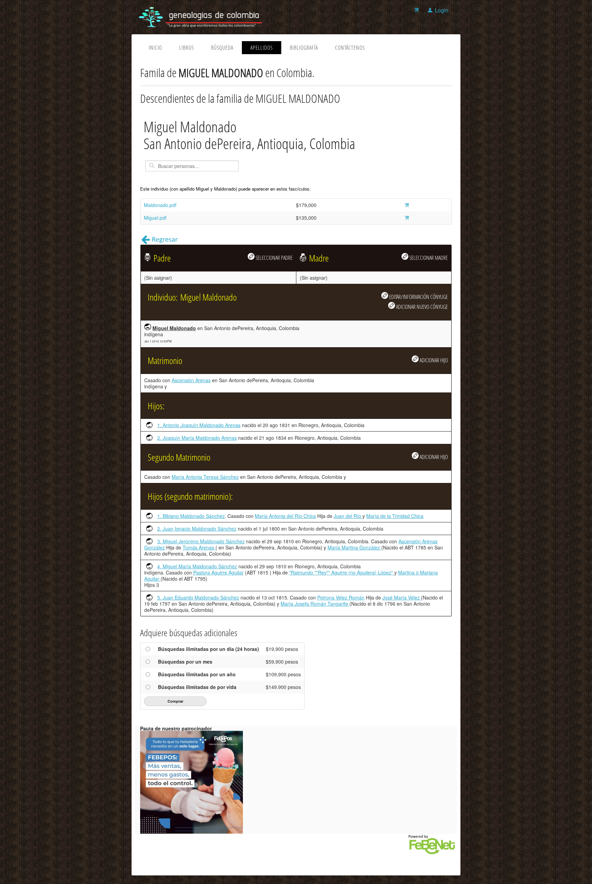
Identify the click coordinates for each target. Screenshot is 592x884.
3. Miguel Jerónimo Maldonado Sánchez (201, 541)
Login (441, 10)
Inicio (155, 47)
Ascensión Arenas (191, 380)
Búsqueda (222, 47)
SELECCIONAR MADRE (428, 257)
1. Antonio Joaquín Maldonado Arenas (199, 425)
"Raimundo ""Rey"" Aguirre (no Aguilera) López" (341, 572)
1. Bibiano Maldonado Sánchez (191, 515)
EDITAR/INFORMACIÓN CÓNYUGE (418, 296)
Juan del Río (348, 515)
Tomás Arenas (199, 547)
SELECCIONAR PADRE (274, 257)
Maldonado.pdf (160, 205)
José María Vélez (401, 597)
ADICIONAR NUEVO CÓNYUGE (421, 306)
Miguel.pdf (155, 217)
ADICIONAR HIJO (433, 360)
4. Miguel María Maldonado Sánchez (197, 566)
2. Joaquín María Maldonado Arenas (197, 437)
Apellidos (261, 47)
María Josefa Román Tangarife (315, 603)
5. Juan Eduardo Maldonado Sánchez (198, 597)
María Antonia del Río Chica (285, 515)
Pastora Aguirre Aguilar (218, 572)
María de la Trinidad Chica (394, 515)
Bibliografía (304, 47)
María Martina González (354, 547)
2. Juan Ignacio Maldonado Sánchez (196, 528)
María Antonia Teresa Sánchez (205, 476)
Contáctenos (350, 47)
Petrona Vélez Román (341, 597)
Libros (186, 47)
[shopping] (417, 10)
